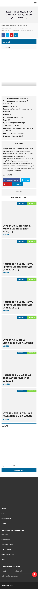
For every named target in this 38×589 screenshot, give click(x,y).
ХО (20, 136)
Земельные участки (7, 544)
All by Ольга (18, 470)
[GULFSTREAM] (4, 3)
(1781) (7, 28)
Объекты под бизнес (8, 554)
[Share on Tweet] (7, 35)
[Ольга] (19, 446)
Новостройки (6, 540)
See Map (7, 47)
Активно (22, 101)
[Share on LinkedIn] (16, 35)
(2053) (14, 25)
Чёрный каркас (16, 133)
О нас (3, 513)
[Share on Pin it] (11, 35)
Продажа (7, 103)
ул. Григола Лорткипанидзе (20, 109)
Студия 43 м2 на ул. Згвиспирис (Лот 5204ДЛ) (18, 341)
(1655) (19, 28)
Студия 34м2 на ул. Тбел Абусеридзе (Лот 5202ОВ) (18, 414)
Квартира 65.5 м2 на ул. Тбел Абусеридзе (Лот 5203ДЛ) (17, 377)
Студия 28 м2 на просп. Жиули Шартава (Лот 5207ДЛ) (17, 228)
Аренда (4, 559)
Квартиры (24, 98)
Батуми (13, 106)
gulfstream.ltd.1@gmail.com (10, 576)
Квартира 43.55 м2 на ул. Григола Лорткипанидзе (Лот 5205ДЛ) (18, 304)
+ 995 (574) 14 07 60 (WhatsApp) (12, 571)
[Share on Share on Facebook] (3, 35)
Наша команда (6, 518)
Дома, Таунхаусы (7, 549)
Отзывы (4, 523)
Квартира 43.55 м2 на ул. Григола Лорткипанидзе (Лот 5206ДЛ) (18, 266)
